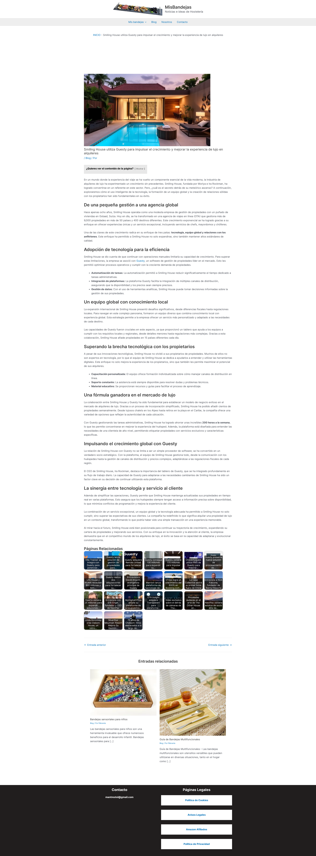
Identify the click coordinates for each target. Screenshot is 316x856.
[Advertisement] (158, 55)
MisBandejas (178, 7)
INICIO (96, 35)
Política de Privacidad (197, 844)
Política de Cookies (196, 800)
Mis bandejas (136, 22)
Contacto (182, 22)
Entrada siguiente (220, 645)
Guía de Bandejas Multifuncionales (180, 739)
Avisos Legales (197, 814)
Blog (154, 22)
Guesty (140, 260)
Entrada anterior (95, 645)
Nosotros (166, 22)
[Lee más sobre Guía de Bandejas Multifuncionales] (193, 702)
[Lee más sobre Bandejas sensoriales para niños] (123, 692)
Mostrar (139, 168)
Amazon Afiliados (196, 829)
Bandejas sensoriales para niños (108, 719)
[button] (145, 22)
